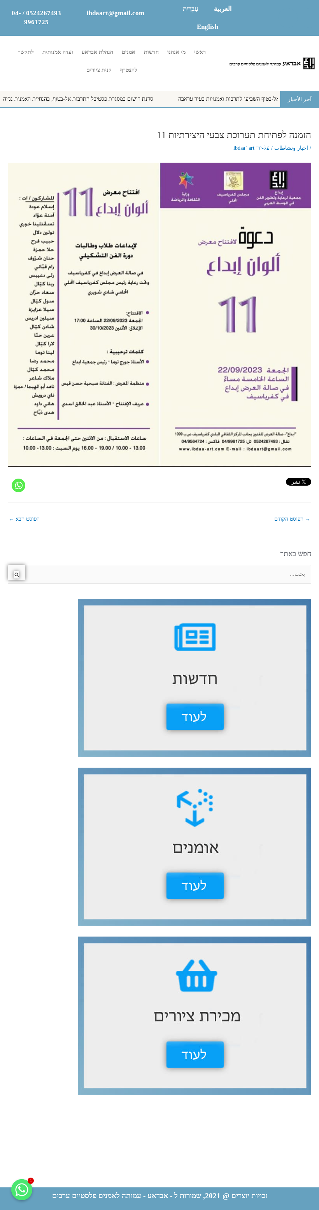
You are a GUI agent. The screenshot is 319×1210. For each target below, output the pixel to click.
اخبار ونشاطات (291, 148)
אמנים (128, 52)
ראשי (200, 52)
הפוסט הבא (24, 519)
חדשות (151, 52)
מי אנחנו (176, 52)
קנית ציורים (99, 70)
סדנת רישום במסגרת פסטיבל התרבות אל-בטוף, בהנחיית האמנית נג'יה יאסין (102, 99)
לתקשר (26, 52)
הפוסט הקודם (292, 519)
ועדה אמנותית (57, 52)
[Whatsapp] (18, 485)
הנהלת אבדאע (97, 52)
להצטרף (128, 70)
